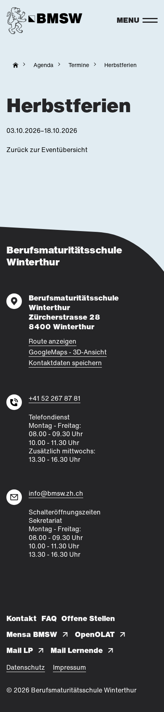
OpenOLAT (95, 634)
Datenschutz (25, 667)
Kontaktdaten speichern (65, 363)
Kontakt (21, 618)
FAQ (49, 618)
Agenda (43, 65)
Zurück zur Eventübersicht (47, 149)
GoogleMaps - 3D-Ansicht (68, 352)
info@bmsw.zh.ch (56, 493)
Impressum (69, 667)
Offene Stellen (88, 618)
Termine (78, 65)
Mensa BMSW (31, 634)
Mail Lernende (77, 650)
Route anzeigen (52, 341)
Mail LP (19, 650)
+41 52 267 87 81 (54, 398)
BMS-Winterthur (15, 65)
